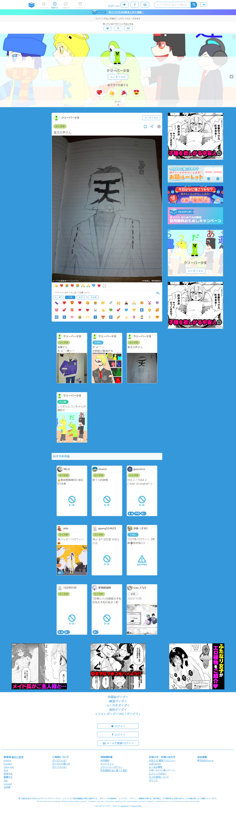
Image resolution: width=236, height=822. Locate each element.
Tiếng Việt (9, 767)
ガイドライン (107, 763)
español (8, 763)
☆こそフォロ (118, 77)
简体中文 (8, 773)
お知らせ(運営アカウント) (162, 760)
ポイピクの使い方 (61, 763)
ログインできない (158, 773)
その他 (93, 297)
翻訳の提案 (18, 757)
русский (8, 783)
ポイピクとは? (59, 760)
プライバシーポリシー (111, 767)
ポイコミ (153, 780)
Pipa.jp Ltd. (137, 806)
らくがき (60, 126)
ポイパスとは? (59, 767)
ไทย (6, 780)
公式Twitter (155, 763)
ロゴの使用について (159, 777)
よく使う (59, 297)
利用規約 (104, 760)
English (7, 760)
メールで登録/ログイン (120, 743)
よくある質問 (155, 767)
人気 (70, 297)
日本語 (7, 787)
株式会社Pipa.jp (205, 760)
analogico (125, 806)
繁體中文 (8, 777)
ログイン (119, 726)
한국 (6, 770)
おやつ (82, 297)
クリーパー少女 (118, 70)
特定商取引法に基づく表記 (113, 770)
